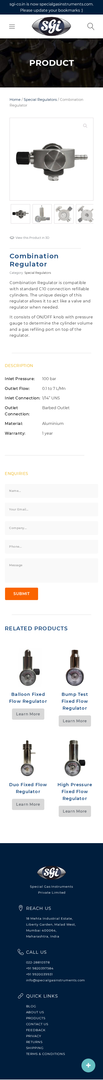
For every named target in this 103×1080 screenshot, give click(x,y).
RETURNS (34, 1042)
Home (15, 99)
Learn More (28, 714)
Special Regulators (40, 99)
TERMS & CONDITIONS (45, 1054)
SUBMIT (21, 593)
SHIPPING (35, 1048)
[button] (85, 126)
